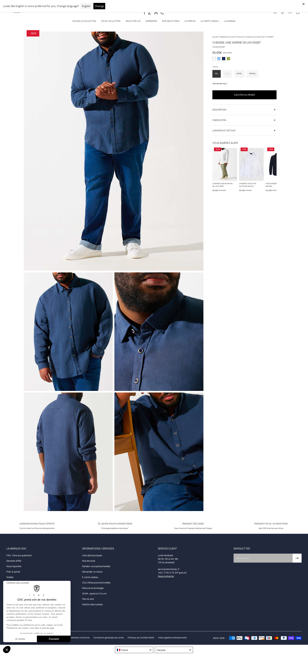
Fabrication (219, 120)
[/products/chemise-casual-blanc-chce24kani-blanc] (251, 164)
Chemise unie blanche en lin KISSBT (222, 184)
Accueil (215, 37)
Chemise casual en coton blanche (247, 184)
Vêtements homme (227, 37)
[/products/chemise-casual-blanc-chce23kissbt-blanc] (224, 164)
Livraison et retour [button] (223, 130)
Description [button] (219, 109)
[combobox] (134, 650)
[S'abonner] (297, 558)
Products (240, 37)
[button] (84, 21)
